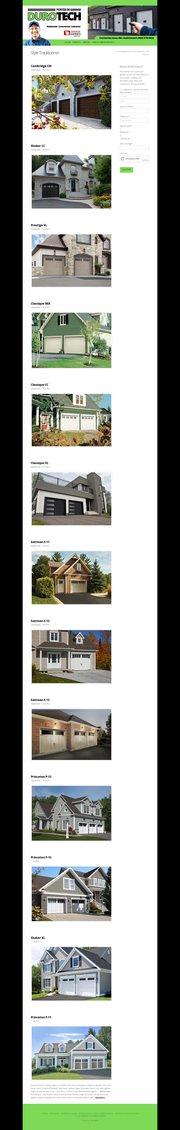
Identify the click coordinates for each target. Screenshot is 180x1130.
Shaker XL (38, 938)
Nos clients (54, 1113)
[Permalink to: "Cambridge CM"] (71, 102)
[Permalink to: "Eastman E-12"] (71, 656)
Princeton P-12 (41, 857)
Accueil (68, 42)
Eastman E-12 (40, 621)
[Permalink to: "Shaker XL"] (71, 974)
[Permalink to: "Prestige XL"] (71, 260)
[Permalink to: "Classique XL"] (71, 498)
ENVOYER (126, 169)
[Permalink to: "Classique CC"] (71, 420)
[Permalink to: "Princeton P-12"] (71, 894)
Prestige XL (39, 225)
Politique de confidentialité (127, 1113)
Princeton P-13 (41, 777)
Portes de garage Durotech (123, 51)
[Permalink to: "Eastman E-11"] (71, 577)
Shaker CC (38, 146)
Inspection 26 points (69, 1113)
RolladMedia (94, 1120)
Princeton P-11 (41, 1017)
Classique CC (39, 385)
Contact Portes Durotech (103, 42)
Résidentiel (124, 132)
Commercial (124, 139)
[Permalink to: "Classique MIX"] (71, 340)
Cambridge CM (41, 66)
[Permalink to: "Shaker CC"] (71, 182)
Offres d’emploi (85, 1113)
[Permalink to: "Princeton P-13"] (71, 813)
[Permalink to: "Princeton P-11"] (71, 1053)
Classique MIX (40, 303)
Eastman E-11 (40, 542)
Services (86, 42)
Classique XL (39, 463)
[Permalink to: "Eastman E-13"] (71, 734)
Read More (100, 1097)
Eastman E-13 (40, 700)
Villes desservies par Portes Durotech (91, 1116)
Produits (77, 42)
